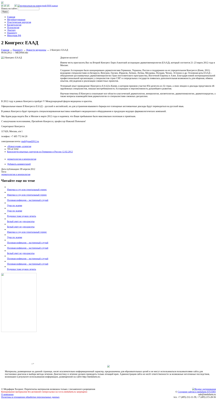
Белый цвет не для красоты (21, 221)
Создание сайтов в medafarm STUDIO (197, 391)
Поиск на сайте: (9, 8)
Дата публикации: (10, 169)
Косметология (14, 25)
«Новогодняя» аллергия (19, 146)
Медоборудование (16, 19)
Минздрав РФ (14, 35)
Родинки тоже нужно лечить (21, 216)
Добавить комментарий (19, 164)
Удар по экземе (14, 205)
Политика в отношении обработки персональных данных (30, 397)
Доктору (11, 30)
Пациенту (12, 33)
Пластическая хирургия (19, 22)
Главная (11, 17)
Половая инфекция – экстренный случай (27, 200)
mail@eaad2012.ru (30, 141)
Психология (13, 27)
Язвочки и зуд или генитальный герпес (27, 189)
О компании (7, 394)
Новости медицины (36, 50)
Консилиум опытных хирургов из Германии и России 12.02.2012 (40, 151)
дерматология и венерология (21, 159)
